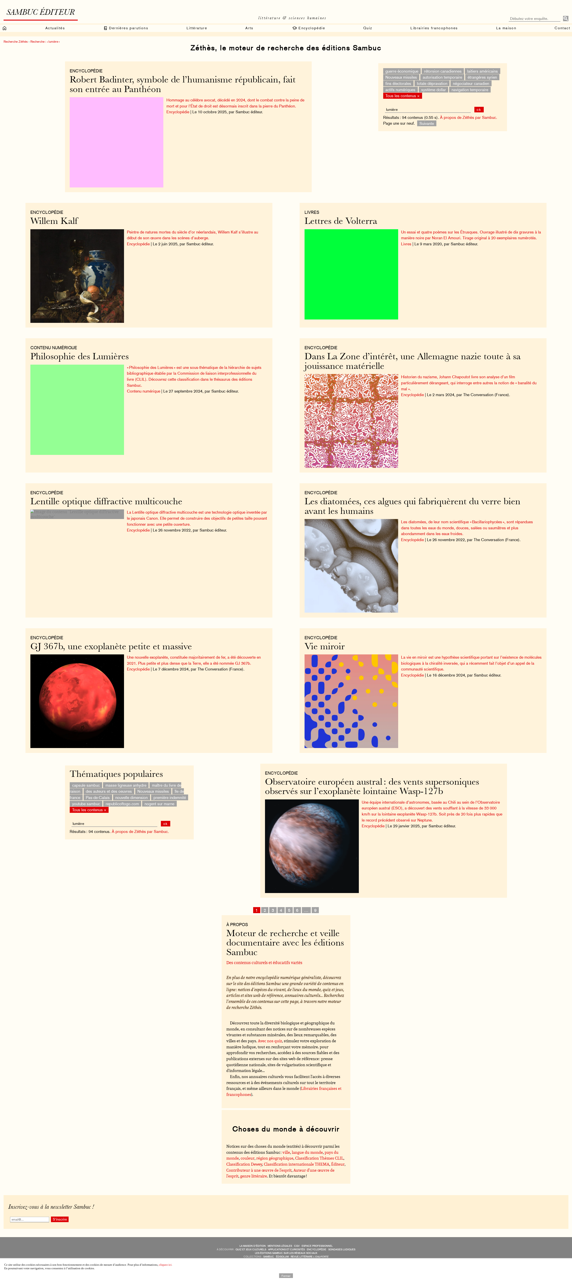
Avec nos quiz (270, 1040)
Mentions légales (280, 1245)
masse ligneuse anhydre (125, 785)
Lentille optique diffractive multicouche (106, 502)
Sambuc (268, 1256)
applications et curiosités (286, 1249)
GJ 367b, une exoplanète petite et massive (111, 647)
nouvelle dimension (131, 797)
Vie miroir (325, 647)
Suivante (426, 123)
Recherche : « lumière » (45, 41)
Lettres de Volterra (341, 221)
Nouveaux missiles (401, 77)
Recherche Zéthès (16, 41)
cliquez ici (165, 1264)
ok (479, 109)
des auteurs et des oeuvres (109, 791)
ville (286, 1152)
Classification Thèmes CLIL (319, 1158)
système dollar (433, 89)
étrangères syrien (482, 77)
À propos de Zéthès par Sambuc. (468, 117)
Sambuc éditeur (40, 13)
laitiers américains (482, 71)
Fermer (286, 1275)
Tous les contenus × (402, 95)
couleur (247, 1158)
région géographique (274, 1158)
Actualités (55, 28)
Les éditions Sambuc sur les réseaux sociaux (286, 1253)
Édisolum (282, 1256)
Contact (562, 28)
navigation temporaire (470, 89)
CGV (297, 1245)
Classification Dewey (244, 1164)
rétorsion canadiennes (443, 71)
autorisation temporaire (442, 77)
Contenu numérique (53, 347)
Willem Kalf (54, 221)
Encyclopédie (311, 28)
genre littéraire (253, 1176)
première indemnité (170, 797)
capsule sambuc (86, 785)
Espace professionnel (317, 1245)
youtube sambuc (86, 803)
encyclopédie (316, 1249)
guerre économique (401, 71)
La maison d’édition (253, 1245)
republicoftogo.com (122, 803)
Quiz (367, 28)
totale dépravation (432, 83)
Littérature (197, 28)
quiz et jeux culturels (251, 1249)
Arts (249, 28)
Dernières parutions (128, 28)
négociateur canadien (471, 83)
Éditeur (338, 1164)
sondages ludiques (341, 1249)
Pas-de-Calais (98, 797)
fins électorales (398, 83)
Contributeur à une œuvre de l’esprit (259, 1170)
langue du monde (307, 1152)
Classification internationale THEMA (296, 1164)
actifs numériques (400, 89)
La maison (506, 28)
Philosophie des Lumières (79, 357)
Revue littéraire (309, 1256)
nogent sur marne (159, 803)
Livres (312, 212)
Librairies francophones (434, 28)
